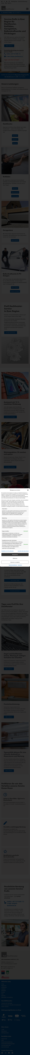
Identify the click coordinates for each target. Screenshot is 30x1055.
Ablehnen (15, 558)
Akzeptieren (15, 554)
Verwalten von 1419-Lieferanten (7, 551)
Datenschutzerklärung (13, 565)
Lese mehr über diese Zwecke (23, 551)
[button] (28, 490)
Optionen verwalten (15, 562)
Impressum (20, 565)
